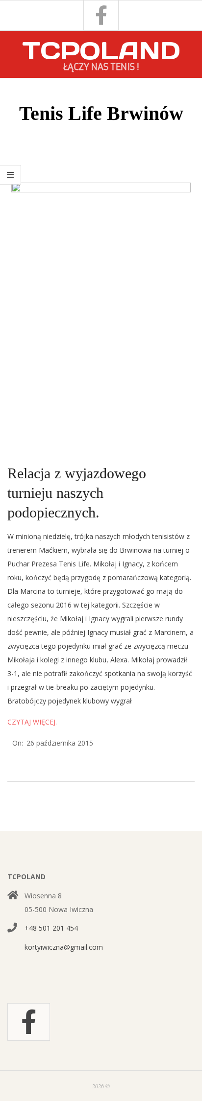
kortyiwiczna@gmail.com (64, 947)
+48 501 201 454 (51, 928)
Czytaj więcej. (32, 721)
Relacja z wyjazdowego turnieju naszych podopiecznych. (76, 492)
